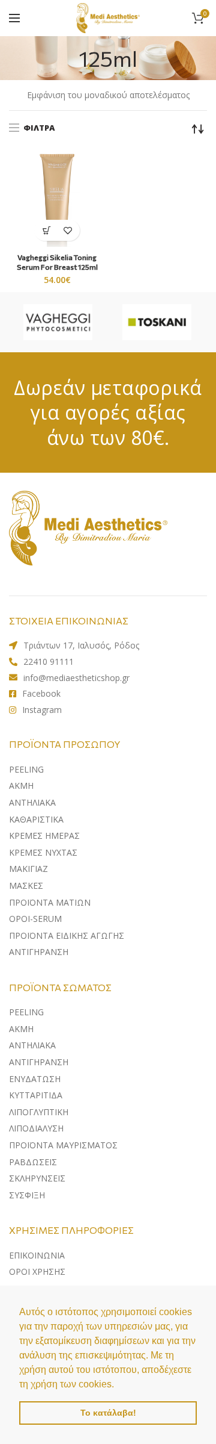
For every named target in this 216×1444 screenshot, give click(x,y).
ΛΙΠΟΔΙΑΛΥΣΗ (36, 1128)
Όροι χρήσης (37, 1271)
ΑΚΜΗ (21, 785)
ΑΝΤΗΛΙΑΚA (32, 802)
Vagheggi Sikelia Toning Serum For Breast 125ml (57, 262)
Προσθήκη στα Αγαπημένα (67, 230)
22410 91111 (48, 661)
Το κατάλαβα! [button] (108, 1413)
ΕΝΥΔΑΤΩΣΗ (35, 1079)
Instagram (42, 709)
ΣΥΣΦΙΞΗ (27, 1195)
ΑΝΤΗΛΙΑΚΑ (32, 1045)
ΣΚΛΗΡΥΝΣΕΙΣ (37, 1178)
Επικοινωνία (37, 1255)
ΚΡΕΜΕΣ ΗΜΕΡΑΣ (44, 835)
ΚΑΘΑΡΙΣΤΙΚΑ (36, 819)
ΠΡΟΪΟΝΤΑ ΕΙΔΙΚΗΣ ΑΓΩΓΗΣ (66, 935)
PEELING (26, 769)
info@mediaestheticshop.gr (76, 677)
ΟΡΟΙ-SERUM (35, 918)
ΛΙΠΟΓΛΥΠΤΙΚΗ (38, 1112)
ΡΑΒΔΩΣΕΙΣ (33, 1162)
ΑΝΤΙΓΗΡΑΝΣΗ (38, 951)
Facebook (41, 693)
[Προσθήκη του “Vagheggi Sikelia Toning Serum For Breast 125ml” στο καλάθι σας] (46, 230)
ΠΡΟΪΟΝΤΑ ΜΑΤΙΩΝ (50, 902)
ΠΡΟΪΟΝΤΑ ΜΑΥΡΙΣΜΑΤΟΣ (63, 1145)
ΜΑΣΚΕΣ (26, 885)
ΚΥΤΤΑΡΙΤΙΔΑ (35, 1095)
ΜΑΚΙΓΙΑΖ (28, 868)
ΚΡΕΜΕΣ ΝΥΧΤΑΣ (43, 852)
